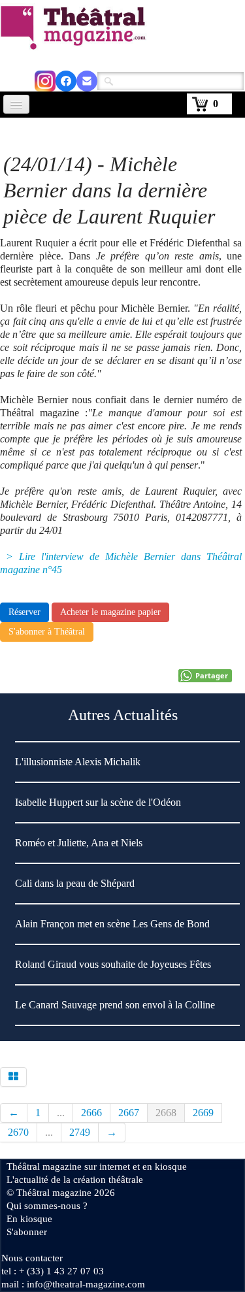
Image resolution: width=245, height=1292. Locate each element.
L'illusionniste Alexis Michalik (77, 761)
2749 (79, 1132)
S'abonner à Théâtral (46, 632)
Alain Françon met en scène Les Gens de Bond (112, 923)
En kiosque (29, 1219)
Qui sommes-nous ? (47, 1206)
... (61, 1112)
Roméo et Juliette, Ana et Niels (78, 842)
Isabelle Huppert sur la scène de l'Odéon (98, 802)
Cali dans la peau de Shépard (75, 883)
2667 (128, 1112)
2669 (203, 1112)
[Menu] (16, 104)
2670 (18, 1132)
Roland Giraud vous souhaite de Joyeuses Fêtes (113, 964)
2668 (165, 1112)
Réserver (24, 612)
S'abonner (27, 1232)
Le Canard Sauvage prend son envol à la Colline (115, 1004)
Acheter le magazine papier (110, 612)
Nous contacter (32, 1258)
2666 (91, 1112)
